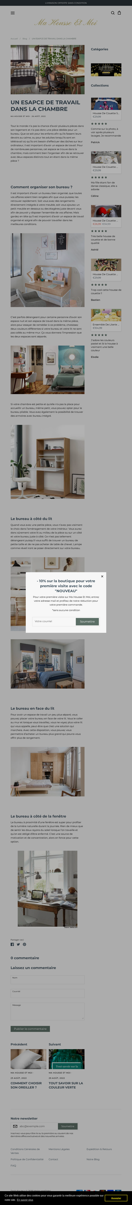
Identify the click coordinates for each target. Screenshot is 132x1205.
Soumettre (87, 621)
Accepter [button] (116, 1198)
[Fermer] (102, 576)
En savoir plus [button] (25, 1200)
